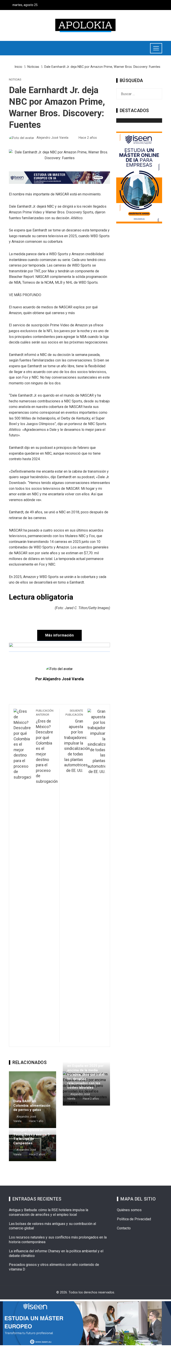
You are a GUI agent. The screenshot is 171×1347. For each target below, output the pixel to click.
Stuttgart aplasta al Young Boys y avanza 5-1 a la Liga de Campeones (32, 1136)
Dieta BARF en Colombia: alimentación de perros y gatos (31, 1105)
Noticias (15, 79)
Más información (59, 635)
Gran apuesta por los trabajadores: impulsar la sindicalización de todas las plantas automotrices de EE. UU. (77, 741)
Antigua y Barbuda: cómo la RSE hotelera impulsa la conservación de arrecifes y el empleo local (48, 1212)
